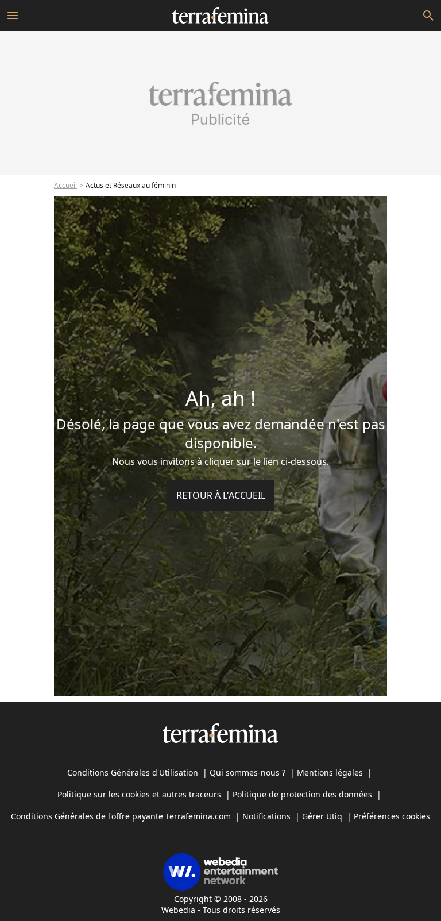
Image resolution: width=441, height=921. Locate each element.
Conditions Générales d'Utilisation (132, 772)
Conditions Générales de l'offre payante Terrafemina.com (121, 816)
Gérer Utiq (322, 816)
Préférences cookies (392, 816)
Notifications (266, 816)
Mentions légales (330, 772)
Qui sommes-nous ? (247, 772)
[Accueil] (220, 15)
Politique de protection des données (302, 794)
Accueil (65, 185)
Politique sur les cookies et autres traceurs (139, 794)
